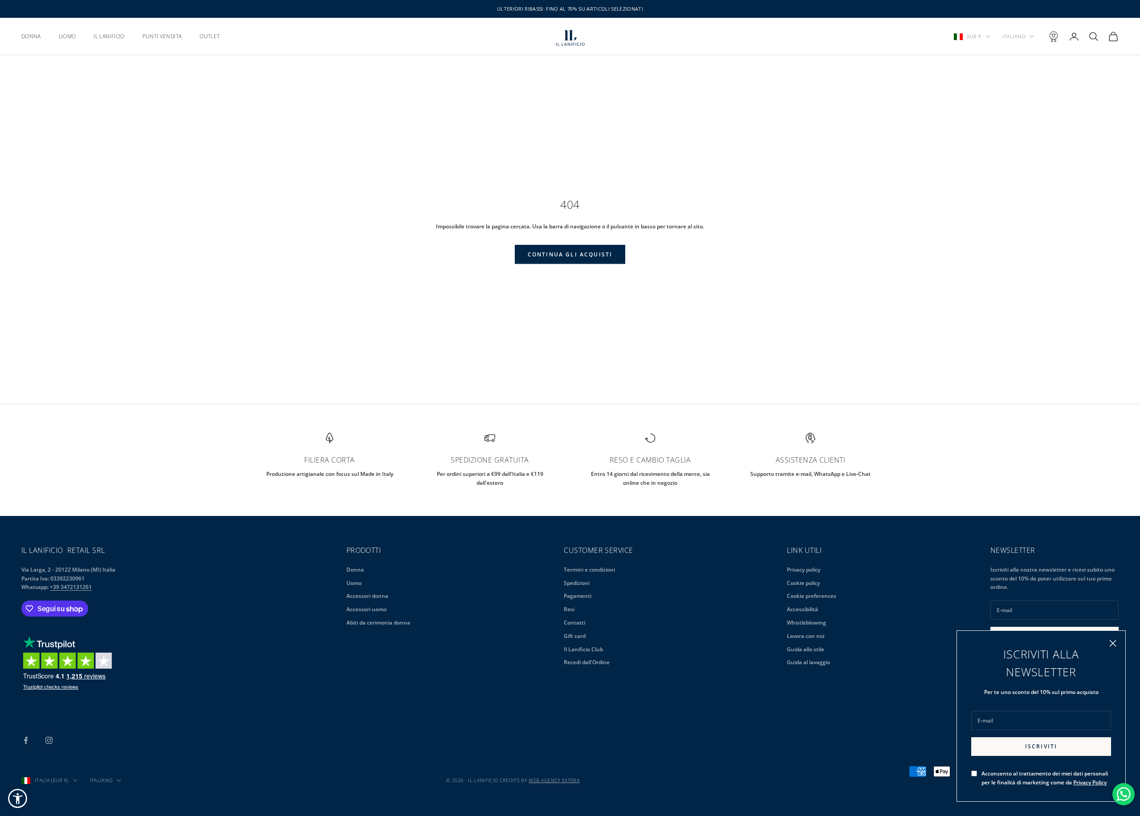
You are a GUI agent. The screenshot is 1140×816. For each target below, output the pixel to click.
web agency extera (554, 780)
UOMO (67, 36)
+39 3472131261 (71, 587)
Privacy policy (803, 569)
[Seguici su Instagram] (49, 740)
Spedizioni (577, 583)
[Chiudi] (1112, 643)
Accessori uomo (366, 609)
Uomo (354, 583)
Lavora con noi (805, 636)
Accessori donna (367, 596)
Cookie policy (803, 583)
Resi (569, 609)
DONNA (31, 36)
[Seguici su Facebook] (25, 740)
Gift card (575, 636)
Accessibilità (802, 609)
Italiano (1013, 36)
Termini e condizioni (589, 569)
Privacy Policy (1090, 782)
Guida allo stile (805, 649)
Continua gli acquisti (570, 254)
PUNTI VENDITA (162, 36)
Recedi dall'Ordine (587, 662)
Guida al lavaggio (808, 662)
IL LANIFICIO (109, 36)
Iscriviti (1041, 746)
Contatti (574, 622)
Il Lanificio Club (583, 649)
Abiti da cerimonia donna (378, 622)
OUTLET (210, 36)
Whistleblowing (806, 622)
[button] (17, 798)
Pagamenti (577, 596)
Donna (355, 569)
